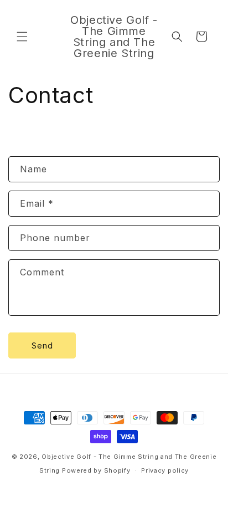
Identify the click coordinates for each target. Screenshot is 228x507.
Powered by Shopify (96, 470)
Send (42, 345)
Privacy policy (165, 470)
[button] (22, 36)
